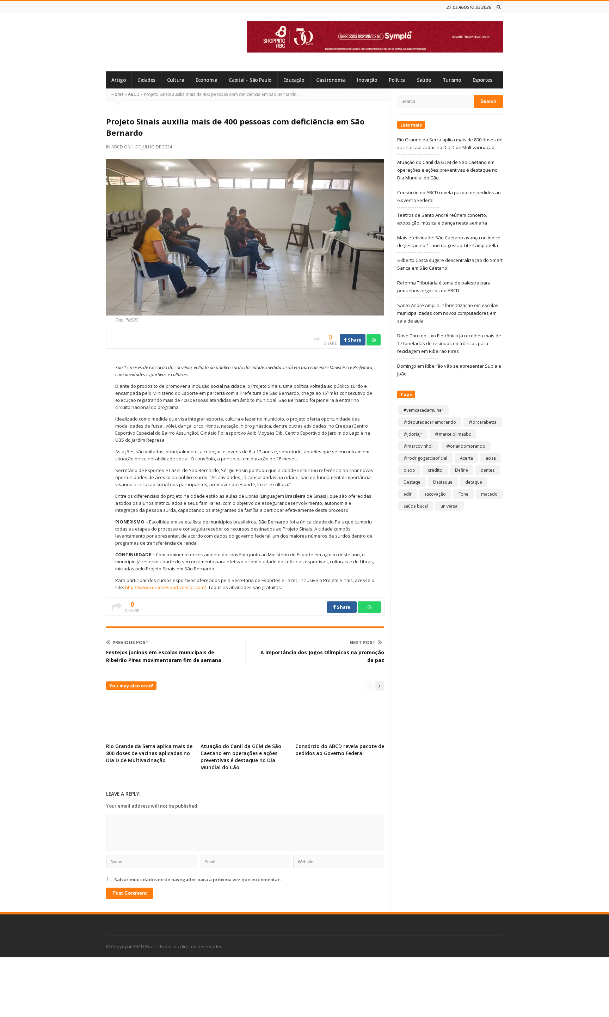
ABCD (134, 94)
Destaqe (412, 482)
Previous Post (130, 642)
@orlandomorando (465, 446)
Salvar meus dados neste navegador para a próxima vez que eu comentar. (197, 879)
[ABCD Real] (157, 42)
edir (408, 494)
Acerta (466, 458)
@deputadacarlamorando (430, 422)
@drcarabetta (483, 422)
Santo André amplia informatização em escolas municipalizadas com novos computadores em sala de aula (447, 313)
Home (117, 94)
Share (354, 340)
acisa (491, 458)
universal (450, 506)
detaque (473, 482)
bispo (409, 470)
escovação (435, 494)
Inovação (367, 80)
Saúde (424, 80)
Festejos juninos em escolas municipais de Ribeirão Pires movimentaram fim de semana (163, 656)
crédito (435, 470)
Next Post (363, 642)
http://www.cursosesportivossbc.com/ (165, 587)
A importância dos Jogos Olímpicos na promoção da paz (322, 656)
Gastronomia (331, 80)
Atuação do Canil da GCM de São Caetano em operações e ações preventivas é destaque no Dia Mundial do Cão (241, 757)
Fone (463, 494)
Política (397, 80)
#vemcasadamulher (423, 410)
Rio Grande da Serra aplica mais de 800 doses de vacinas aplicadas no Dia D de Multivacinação (149, 753)
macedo (489, 494)
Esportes (482, 80)
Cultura (175, 80)
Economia (206, 80)
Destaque (443, 482)
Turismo (452, 80)
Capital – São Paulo (250, 80)
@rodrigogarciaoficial (425, 458)
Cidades (146, 80)
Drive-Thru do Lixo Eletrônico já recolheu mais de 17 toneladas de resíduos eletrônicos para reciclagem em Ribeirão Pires (449, 343)
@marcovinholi (418, 446)
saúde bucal (416, 506)
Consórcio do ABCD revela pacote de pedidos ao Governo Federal (339, 749)
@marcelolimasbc (453, 434)
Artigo (118, 80)
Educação (293, 80)
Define (461, 470)
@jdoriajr (413, 434)
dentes (487, 470)
